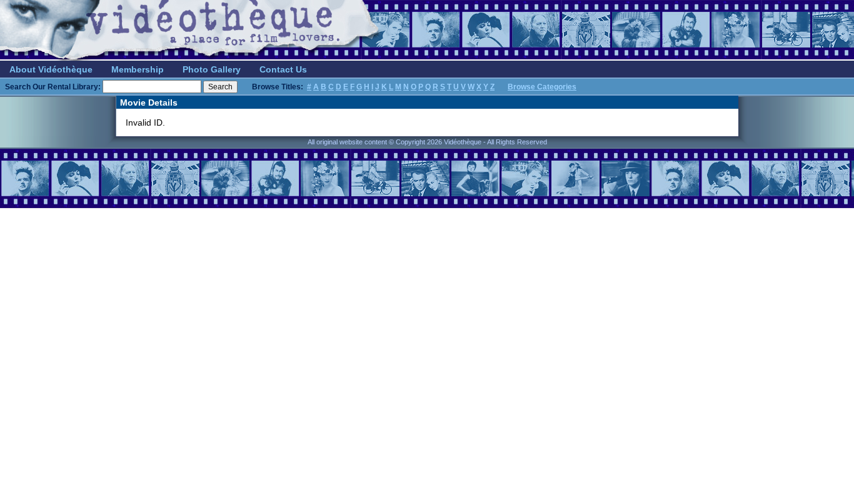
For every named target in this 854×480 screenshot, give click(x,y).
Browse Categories (542, 86)
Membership (137, 69)
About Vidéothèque (51, 69)
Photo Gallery (212, 69)
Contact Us (283, 69)
